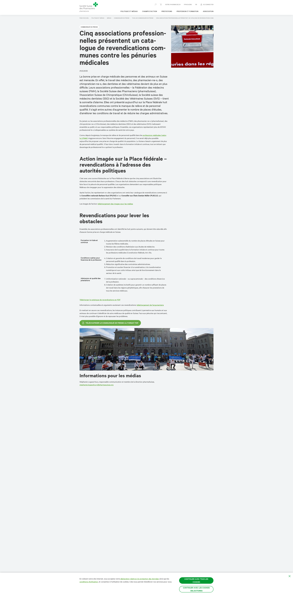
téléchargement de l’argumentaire (150, 305)
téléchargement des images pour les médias (115, 204)
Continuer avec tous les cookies (196, 580)
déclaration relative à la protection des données (139, 579)
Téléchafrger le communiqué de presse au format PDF (111, 323)
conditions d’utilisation (89, 581)
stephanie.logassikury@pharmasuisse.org (96, 385)
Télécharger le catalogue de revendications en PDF (100, 299)
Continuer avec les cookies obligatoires (196, 589)
